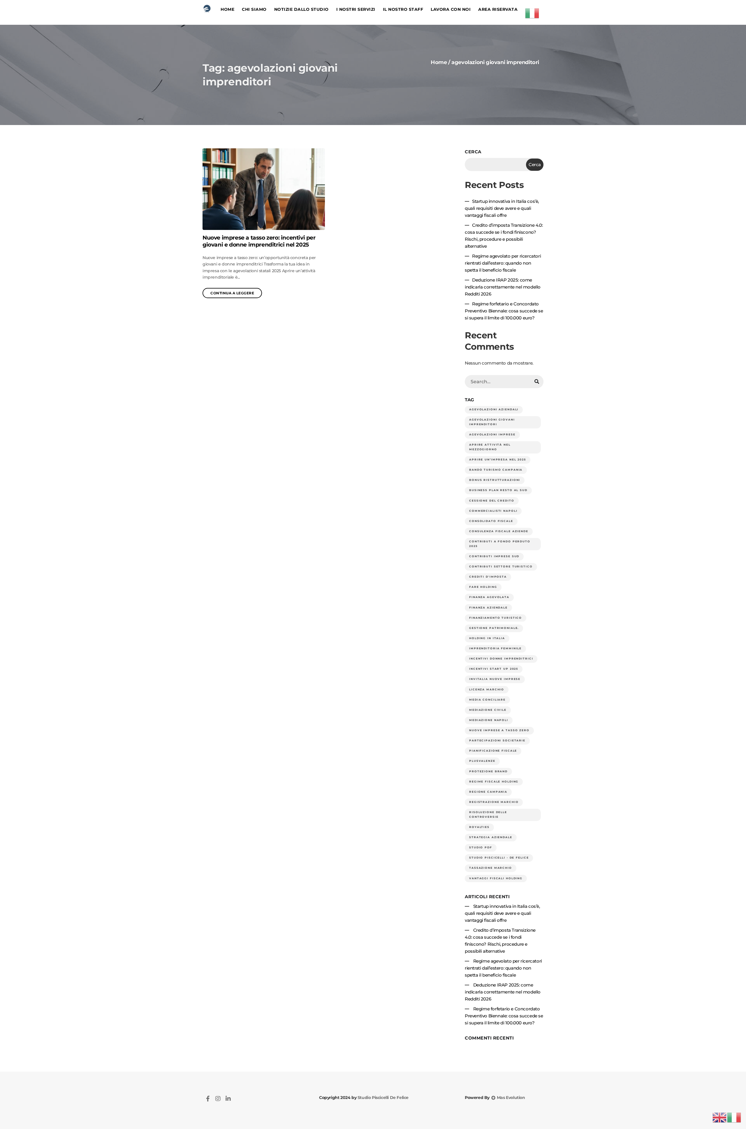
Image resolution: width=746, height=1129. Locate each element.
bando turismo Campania (495, 469)
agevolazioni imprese (492, 434)
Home (227, 9)
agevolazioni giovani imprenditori (492, 422)
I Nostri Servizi (355, 9)
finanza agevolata (489, 597)
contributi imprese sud (494, 556)
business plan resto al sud (498, 490)
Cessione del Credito (491, 500)
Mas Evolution (510, 1097)
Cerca (473, 151)
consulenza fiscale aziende (498, 531)
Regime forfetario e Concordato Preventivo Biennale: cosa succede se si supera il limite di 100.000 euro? (504, 311)
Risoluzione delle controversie (488, 814)
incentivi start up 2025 (493, 668)
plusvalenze (482, 760)
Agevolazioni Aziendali (493, 409)
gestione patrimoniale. (494, 628)
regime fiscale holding (493, 781)
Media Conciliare (487, 699)
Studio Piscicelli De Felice (382, 1097)
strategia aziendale (490, 837)
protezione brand (488, 771)
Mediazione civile (487, 709)
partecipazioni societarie (497, 740)
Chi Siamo (254, 9)
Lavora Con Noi (451, 9)
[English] (719, 1117)
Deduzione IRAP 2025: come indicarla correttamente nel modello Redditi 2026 (503, 287)
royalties (479, 827)
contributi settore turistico (501, 566)
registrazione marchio (493, 802)
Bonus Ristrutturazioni (494, 480)
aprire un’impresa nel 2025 (497, 459)
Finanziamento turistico (495, 617)
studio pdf (480, 847)
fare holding (483, 586)
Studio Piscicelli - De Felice (499, 857)
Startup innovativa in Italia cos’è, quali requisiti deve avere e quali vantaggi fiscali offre (502, 208)
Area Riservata (498, 9)
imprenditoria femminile (495, 648)
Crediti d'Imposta (488, 576)
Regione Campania (488, 791)
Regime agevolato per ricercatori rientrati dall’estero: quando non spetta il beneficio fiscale (503, 263)
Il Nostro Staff (403, 9)
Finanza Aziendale (488, 607)
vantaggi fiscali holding (495, 878)
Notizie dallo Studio (301, 9)
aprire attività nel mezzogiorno (490, 447)
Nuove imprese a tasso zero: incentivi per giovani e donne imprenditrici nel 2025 (259, 241)
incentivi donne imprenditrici (501, 658)
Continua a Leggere (232, 293)
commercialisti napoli (493, 510)
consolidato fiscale (491, 521)
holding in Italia (487, 638)
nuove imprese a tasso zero (499, 730)
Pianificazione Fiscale (493, 750)
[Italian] (532, 12)
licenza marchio (486, 689)
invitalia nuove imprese (494, 679)
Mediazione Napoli (488, 720)
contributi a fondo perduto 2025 (499, 544)
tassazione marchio (490, 867)
